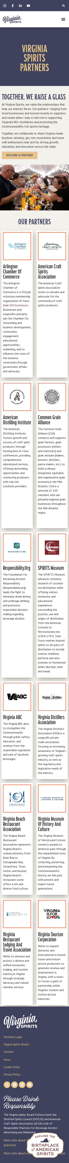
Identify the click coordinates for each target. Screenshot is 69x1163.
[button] (63, 5)
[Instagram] (7, 1084)
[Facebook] (14, 1084)
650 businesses (18, 305)
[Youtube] (29, 1084)
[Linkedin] (22, 1084)
